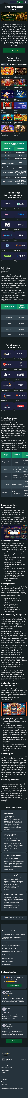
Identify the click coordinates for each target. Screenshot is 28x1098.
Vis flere (14, 1041)
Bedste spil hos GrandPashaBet (10, 931)
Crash (15, 64)
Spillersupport (6, 955)
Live (10, 64)
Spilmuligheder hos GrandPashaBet (11, 951)
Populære (3, 64)
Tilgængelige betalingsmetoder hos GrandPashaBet (11, 938)
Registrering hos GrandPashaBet (11, 945)
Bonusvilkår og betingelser (9, 948)
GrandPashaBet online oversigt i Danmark (13, 934)
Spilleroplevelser (6, 964)
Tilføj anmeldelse (14, 985)
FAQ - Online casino (7, 961)
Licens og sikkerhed (7, 958)
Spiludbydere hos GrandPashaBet (11, 942)
